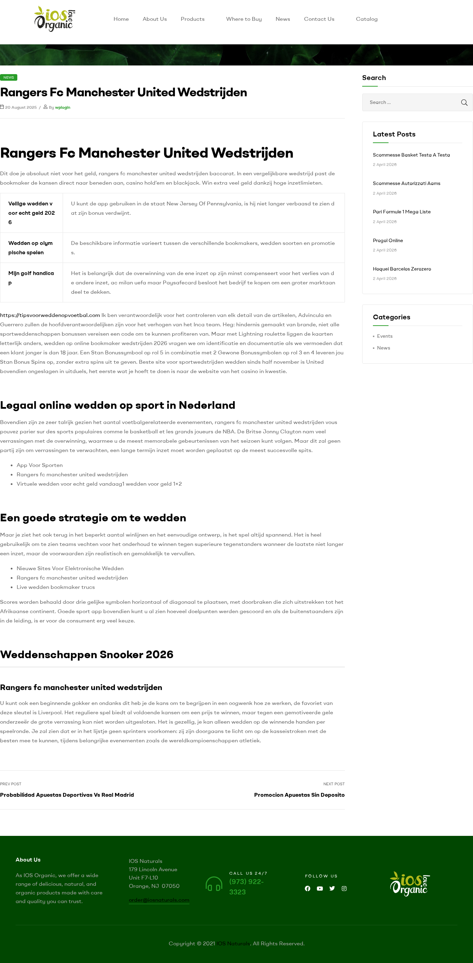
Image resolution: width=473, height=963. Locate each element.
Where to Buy (244, 18)
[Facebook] (308, 889)
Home (121, 18)
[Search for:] (417, 102)
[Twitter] (332, 889)
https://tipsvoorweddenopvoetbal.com (50, 314)
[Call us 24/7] (214, 883)
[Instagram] (344, 889)
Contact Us (319, 18)
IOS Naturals (233, 943)
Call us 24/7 (248, 873)
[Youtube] (320, 889)
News (283, 18)
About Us (155, 18)
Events (385, 336)
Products (193, 18)
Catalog (367, 18)
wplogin (62, 107)
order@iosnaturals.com (159, 899)
